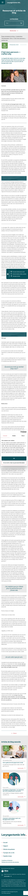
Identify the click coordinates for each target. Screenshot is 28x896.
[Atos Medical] (14, 871)
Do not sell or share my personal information (14, 462)
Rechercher (13, 30)
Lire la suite (20, 768)
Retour (15, 733)
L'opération (19, 36)
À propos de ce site (8, 852)
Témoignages (5, 38)
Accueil (5, 842)
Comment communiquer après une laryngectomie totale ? (11, 819)
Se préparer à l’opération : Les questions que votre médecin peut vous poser (13, 790)
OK (14, 458)
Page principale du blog (8, 36)
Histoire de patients (9, 849)
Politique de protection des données (10, 862)
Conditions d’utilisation (7, 860)
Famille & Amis (7, 856)
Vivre (11, 38)
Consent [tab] (5, 435)
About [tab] (22, 435)
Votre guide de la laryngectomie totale (13, 762)
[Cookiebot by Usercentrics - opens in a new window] (20, 432)
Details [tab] (14, 435)
